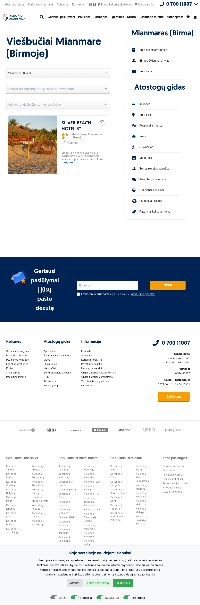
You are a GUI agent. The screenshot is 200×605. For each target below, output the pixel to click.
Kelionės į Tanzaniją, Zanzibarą (89, 502)
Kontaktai (78, 4)
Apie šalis (145, 114)
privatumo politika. (143, 294)
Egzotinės (117, 17)
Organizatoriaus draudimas (97, 376)
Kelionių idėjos (52, 385)
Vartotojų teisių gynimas (95, 381)
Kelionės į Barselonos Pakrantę (117, 517)
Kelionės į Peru (67, 489)
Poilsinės (84, 17)
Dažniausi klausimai (40, 4)
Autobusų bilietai (172, 487)
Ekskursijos (146, 147)
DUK (46, 376)
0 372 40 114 (165, 384)
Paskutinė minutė (152, 17)
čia (153, 574)
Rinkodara (138, 597)
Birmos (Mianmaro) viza (154, 60)
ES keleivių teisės (150, 200)
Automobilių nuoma (173, 466)
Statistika (85, 597)
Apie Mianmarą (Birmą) (153, 49)
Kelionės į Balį (66, 517)
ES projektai (88, 385)
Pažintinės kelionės (17, 359)
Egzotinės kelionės (17, 364)
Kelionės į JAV (92, 481)
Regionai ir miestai (151, 125)
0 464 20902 (182, 384)
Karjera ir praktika (91, 359)
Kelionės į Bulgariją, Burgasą (141, 520)
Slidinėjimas (175, 17)
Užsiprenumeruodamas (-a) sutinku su (118, 294)
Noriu (167, 285)
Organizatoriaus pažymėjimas (98, 372)
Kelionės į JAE (92, 509)
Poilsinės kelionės (16, 355)
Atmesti (75, 582)
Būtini (62, 597)
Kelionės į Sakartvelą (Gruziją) (90, 517)
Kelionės (144, 104)
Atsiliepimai (50, 381)
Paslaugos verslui (91, 368)
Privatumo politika (91, 364)
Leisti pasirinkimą (98, 582)
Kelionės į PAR (92, 493)
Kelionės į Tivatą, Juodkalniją (142, 477)
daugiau (67, 162)
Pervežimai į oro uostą (175, 483)
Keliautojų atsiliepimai (153, 179)
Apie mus (62, 4)
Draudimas (168, 470)
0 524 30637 (182, 373)
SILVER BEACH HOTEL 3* (76, 126)
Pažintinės (100, 17)
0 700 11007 (176, 343)
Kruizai (132, 17)
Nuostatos (112, 597)
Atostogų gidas (14, 4)
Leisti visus (123, 582)
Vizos (142, 136)
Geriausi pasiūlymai (61, 17)
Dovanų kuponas (172, 491)
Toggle (54, 597)
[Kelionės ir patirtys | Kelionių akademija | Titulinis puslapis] (18, 17)
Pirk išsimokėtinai (172, 479)
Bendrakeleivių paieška (154, 168)
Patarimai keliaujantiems (154, 211)
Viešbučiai (146, 71)
